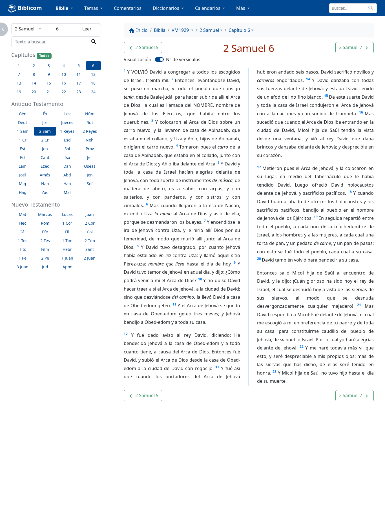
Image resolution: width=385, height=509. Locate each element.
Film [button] (45, 249)
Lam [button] (22, 166)
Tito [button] (22, 249)
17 (259, 167)
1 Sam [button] (22, 131)
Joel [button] (22, 175)
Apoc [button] (67, 266)
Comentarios (127, 8)
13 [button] (19, 83)
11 (174, 304)
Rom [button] (45, 223)
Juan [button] (89, 214)
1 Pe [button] (22, 258)
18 (350, 191)
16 (361, 112)
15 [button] (49, 83)
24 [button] (93, 91)
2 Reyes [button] (90, 131)
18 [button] (93, 83)
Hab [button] (67, 183)
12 (126, 333)
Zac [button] (45, 192)
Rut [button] (90, 122)
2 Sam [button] (45, 131)
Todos (44, 55)
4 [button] (64, 65)
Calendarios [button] (208, 8)
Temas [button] (91, 8)
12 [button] (93, 74)
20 (259, 258)
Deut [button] (22, 122)
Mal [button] (67, 192)
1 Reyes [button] (67, 131)
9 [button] (49, 74)
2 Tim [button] (90, 240)
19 (316, 216)
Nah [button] (45, 183)
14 (308, 79)
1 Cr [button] (22, 140)
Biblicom (29, 8)
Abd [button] (67, 175)
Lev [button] (67, 113)
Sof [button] (90, 183)
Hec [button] (22, 223)
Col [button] (90, 231)
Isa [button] (67, 157)
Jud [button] (45, 266)
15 (326, 95)
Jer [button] (89, 157)
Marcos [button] (45, 214)
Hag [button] (22, 192)
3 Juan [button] (22, 266)
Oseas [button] (90, 166)
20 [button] (34, 91)
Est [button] (22, 148)
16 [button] (63, 83)
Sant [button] (89, 249)
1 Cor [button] (67, 223)
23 (274, 371)
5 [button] (79, 65)
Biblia (159, 30)
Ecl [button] (22, 157)
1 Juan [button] (67, 258)
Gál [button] (22, 231)
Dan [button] (67, 166)
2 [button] (34, 65)
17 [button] (78, 83)
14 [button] (34, 83)
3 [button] (49, 65)
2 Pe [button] (45, 258)
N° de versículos (183, 59)
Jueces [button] (67, 122)
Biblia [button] (63, 8)
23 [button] (78, 91)
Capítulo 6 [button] (239, 30)
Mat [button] (22, 214)
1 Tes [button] (22, 240)
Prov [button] (90, 148)
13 (217, 367)
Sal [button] (67, 148)
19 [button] (19, 91)
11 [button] (78, 74)
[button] (143, 47)
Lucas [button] (67, 214)
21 (359, 304)
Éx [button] (45, 113)
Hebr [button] (67, 249)
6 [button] (93, 65)
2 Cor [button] (90, 223)
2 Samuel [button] (209, 30)
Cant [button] (45, 157)
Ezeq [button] (45, 166)
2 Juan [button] (90, 258)
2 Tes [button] (45, 240)
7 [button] (19, 74)
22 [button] (63, 91)
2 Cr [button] (45, 140)
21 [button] (49, 91)
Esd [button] (67, 140)
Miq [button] (22, 183)
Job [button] (45, 148)
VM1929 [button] (181, 30)
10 (200, 279)
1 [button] (19, 65)
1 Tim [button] (67, 240)
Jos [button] (45, 122)
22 (302, 346)
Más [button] (241, 8)
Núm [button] (89, 113)
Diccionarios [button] (166, 8)
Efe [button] (45, 231)
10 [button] (63, 74)
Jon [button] (90, 175)
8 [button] (34, 74)
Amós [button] (45, 175)
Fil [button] (67, 231)
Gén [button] (22, 113)
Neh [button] (90, 140)
